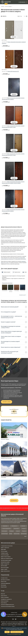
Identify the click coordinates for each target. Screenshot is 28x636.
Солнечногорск (5, 533)
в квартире (23, 261)
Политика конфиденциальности (7, 604)
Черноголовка (16, 533)
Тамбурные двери (4, 553)
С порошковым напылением (6, 545)
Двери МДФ (3, 549)
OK (7, 632)
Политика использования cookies (14, 634)
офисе (2, 262)
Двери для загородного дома (7, 558)
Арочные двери (4, 565)
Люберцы (11, 531)
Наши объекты (4, 602)
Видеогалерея (4, 586)
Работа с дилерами (5, 597)
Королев (24, 528)
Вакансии (3, 593)
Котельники (4, 531)
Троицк (10, 533)
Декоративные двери (5, 562)
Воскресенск (14, 525)
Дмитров (23, 525)
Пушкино (24, 531)
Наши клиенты (4, 595)
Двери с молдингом (5, 563)
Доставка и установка (5, 579)
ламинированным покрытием (7, 258)
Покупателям (5, 575)
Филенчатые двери (5, 567)
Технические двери (5, 554)
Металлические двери (8, 543)
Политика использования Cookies (8, 606)
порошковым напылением (20, 258)
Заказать (14, 37)
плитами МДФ (22, 257)
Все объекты (14, 500)
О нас (2, 591)
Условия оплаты (4, 577)
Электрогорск (23, 533)
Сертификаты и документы (6, 599)
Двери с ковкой (4, 569)
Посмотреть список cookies (17, 632)
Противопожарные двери (6, 560)
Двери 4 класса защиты (6, 556)
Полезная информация (5, 583)
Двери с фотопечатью (5, 571)
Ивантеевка (16, 528)
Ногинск (18, 531)
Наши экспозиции (4, 600)
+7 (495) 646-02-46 (21, 2)
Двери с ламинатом (5, 547)
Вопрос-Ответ (3, 581)
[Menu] (26, 2)
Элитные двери (4, 551)
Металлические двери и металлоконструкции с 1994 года (8, 2)
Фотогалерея (3, 585)
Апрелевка (5, 525)
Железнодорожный (6, 528)
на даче (6, 262)
